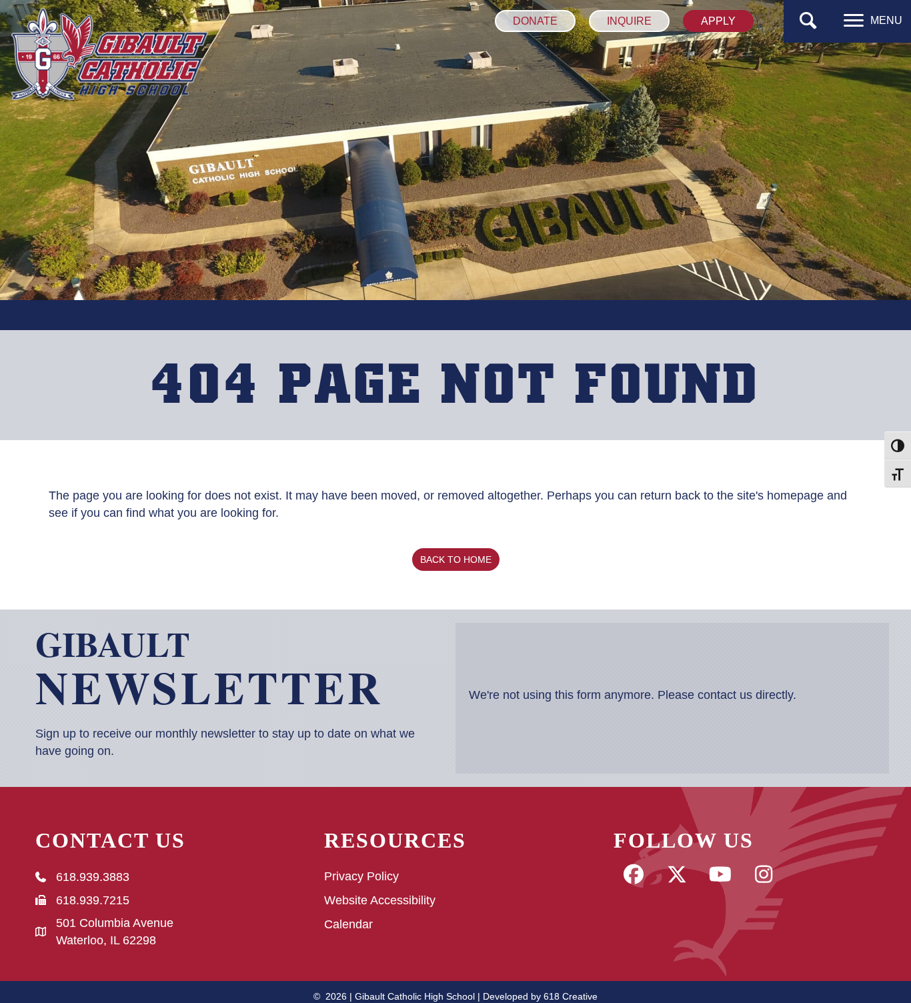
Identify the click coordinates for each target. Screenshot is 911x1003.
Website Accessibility (379, 900)
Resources (395, 840)
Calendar (348, 924)
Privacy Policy (361, 876)
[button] (808, 21)
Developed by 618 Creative (540, 996)
